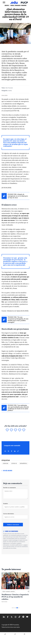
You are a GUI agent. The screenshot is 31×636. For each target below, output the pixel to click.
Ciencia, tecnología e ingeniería (18, 5)
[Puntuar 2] (11, 430)
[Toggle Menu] (4, 2)
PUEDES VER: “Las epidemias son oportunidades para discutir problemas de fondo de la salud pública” (18, 407)
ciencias (5, 463)
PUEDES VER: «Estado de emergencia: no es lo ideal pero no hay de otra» (18, 195)
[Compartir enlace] (28, 591)
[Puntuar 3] (15, 430)
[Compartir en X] (8, 451)
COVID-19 (14, 463)
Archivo (7, 5)
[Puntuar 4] (19, 430)
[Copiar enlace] (18, 451)
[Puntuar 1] (7, 430)
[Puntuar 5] (24, 430)
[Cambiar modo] (24, 634)
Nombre (5, 503)
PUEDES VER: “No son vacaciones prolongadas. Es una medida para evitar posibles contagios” (18, 319)
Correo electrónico (8, 513)
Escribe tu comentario (9, 487)
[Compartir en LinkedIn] (15, 451)
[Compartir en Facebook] (11, 451)
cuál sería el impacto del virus (12, 356)
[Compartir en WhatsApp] (5, 451)
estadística (23, 463)
